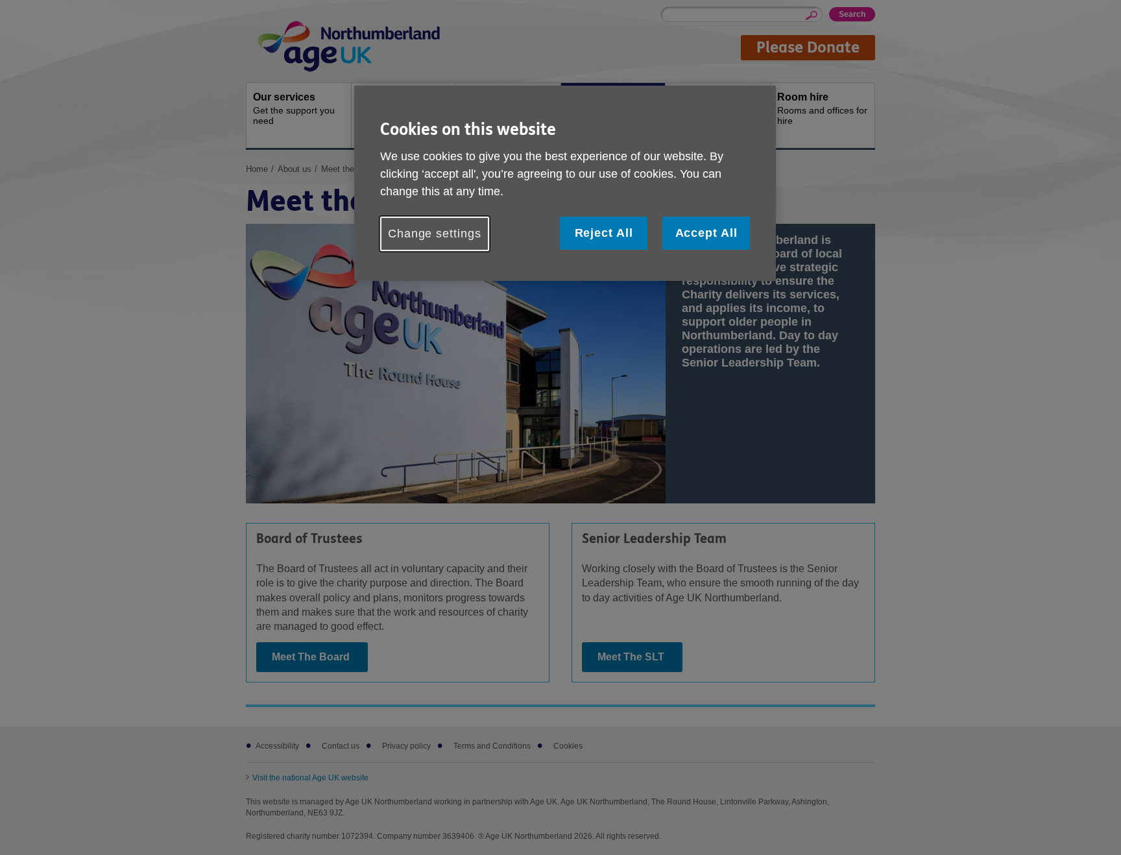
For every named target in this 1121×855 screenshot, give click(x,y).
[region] (565, 183)
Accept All (706, 232)
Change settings (434, 233)
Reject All (604, 232)
